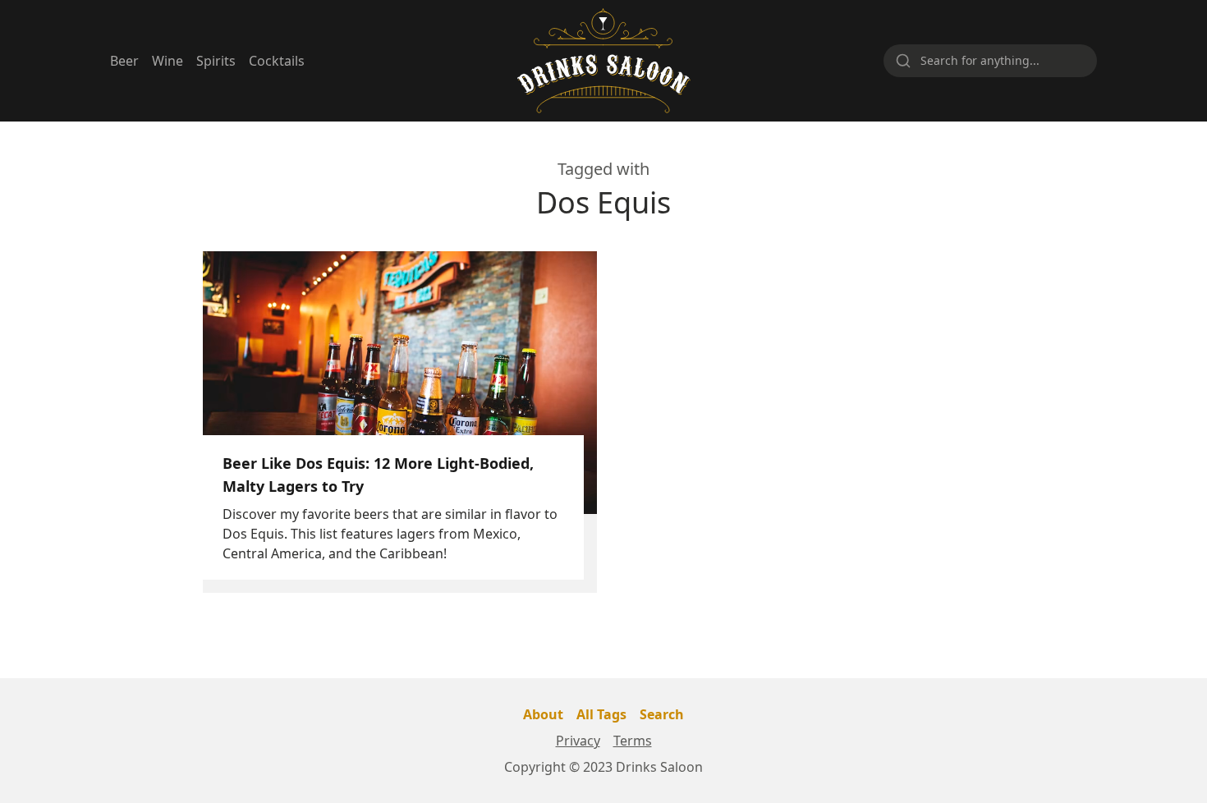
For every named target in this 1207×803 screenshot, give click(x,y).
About (543, 714)
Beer (124, 61)
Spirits (216, 61)
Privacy (578, 741)
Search (662, 714)
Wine (167, 61)
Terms (632, 741)
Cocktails (277, 61)
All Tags (601, 714)
